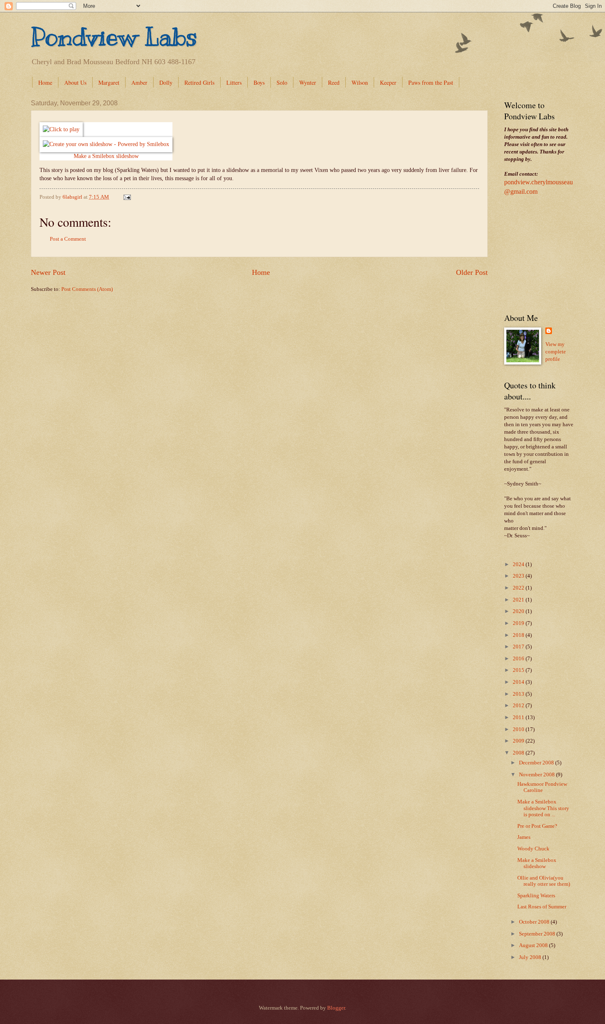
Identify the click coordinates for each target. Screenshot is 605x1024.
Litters (234, 82)
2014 (519, 682)
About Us (75, 82)
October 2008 (535, 922)
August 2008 (534, 945)
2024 (519, 564)
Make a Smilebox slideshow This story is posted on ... (543, 808)
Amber (139, 82)
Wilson (359, 82)
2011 (519, 717)
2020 (519, 611)
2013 (519, 694)
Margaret (108, 82)
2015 (519, 670)
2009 (519, 741)
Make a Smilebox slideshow (106, 156)
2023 (519, 576)
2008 (519, 753)
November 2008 (537, 775)
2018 (519, 635)
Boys (259, 82)
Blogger (336, 1008)
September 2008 (537, 934)
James (524, 837)
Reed (334, 82)
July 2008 (530, 957)
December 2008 (537, 763)
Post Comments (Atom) (87, 289)
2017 (519, 647)
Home (45, 82)
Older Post (472, 272)
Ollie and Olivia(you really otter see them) (543, 881)
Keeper (388, 82)
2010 (519, 729)
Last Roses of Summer (541, 907)
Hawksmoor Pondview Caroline (542, 787)
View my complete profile (555, 351)
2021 (519, 600)
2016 (519, 659)
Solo (282, 82)
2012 (519, 705)
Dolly (165, 82)
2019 (519, 623)
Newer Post (48, 272)
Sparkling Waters (536, 896)
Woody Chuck (533, 849)
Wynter (307, 82)
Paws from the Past (430, 82)
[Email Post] (126, 197)
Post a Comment (68, 239)
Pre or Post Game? (537, 826)
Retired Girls (199, 82)
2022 (519, 588)
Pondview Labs (114, 37)
